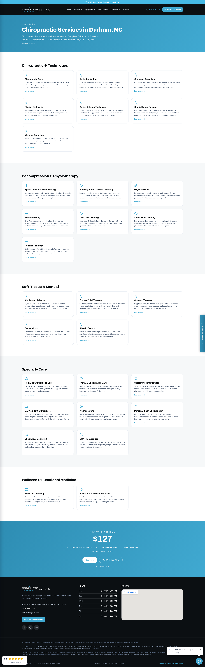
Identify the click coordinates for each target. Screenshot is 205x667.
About (69, 9)
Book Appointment (174, 9)
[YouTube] (36, 627)
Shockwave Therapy (36, 649)
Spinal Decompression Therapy (53, 649)
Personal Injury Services (147, 646)
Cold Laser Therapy (74, 646)
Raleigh (126, 655)
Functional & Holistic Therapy (116, 646)
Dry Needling (101, 646)
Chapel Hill (84, 655)
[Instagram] (30, 627)
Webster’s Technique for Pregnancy (77, 649)
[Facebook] (24, 627)
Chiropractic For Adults (44, 646)
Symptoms (89, 9)
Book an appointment (33, 619)
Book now (90, 560)
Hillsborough (99, 655)
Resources (115, 9)
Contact (126, 9)
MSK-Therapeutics (132, 646)
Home (24, 24)
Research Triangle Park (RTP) (142, 655)
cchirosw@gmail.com (30, 612)
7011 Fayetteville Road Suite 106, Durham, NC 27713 (44, 604)
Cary (78, 655)
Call (110, 560)
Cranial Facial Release (89, 646)
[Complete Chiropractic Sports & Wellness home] (36, 9)
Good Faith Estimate (116, 663)
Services (77, 9)
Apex (67, 655)
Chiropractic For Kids (60, 646)
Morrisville (107, 655)
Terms (104, 663)
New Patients (103, 9)
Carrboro (73, 655)
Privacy (97, 663)
